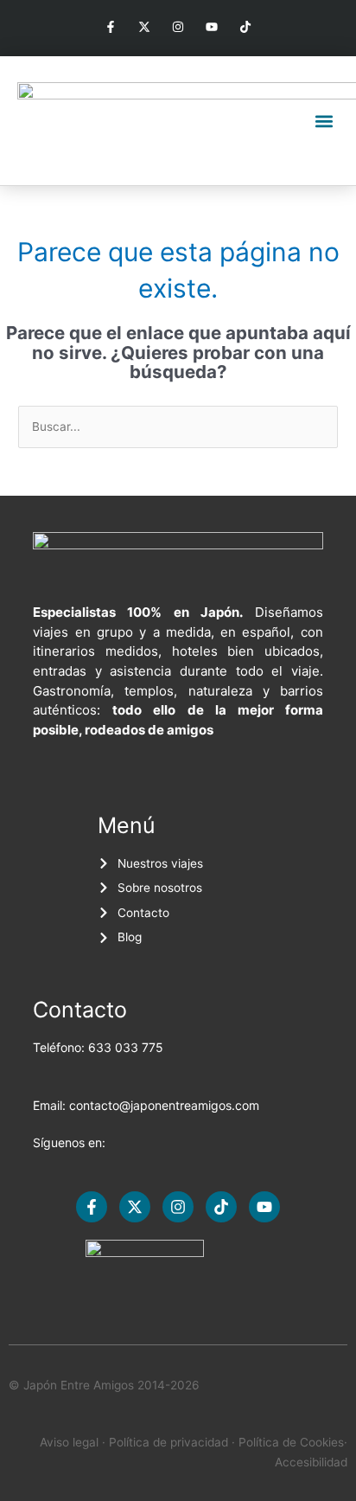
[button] (324, 120)
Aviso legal (69, 1442)
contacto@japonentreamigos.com (164, 1105)
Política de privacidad (168, 1442)
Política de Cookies (291, 1442)
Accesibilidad (311, 1462)
